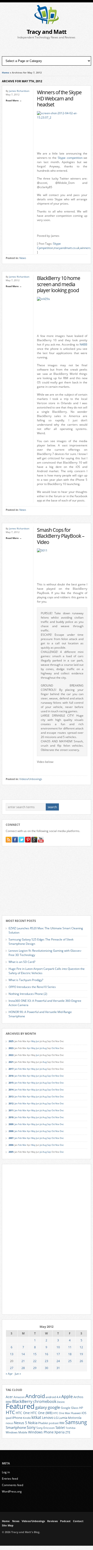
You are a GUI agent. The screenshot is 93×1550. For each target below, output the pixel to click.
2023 (11, 1048)
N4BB (83, 344)
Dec (62, 1075)
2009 (11, 1124)
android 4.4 (53, 1397)
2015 (11, 1082)
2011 (11, 1110)
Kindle (27, 1418)
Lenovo (47, 1417)
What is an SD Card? (22, 962)
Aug (45, 1048)
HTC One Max (61, 1413)
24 (58, 1361)
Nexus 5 (20, 1422)
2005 (11, 1151)
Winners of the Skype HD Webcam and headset (59, 98)
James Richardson (19, 91)
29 (34, 1368)
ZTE (67, 1432)
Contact (78, 1521)
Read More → (14, 100)
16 (46, 1354)
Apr (29, 1048)
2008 (11, 1131)
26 (81, 1361)
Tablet (60, 1428)
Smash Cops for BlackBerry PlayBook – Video (60, 535)
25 (70, 1361)
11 (70, 1347)
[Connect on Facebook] (15, 839)
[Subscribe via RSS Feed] (8, 839)
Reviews (52, 1521)
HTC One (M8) (41, 1413)
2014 (11, 1089)
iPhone (17, 1418)
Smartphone (16, 1427)
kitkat (36, 1417)
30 (46, 1368)
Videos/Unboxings (30, 779)
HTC (10, 1412)
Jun (37, 1041)
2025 (11, 1041)
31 (58, 1368)
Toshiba (70, 1428)
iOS (84, 1413)
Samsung (76, 1422)
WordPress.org (12, 1491)
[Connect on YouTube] (41, 839)
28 (23, 1368)
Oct (53, 1048)
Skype (62, 158)
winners (85, 248)
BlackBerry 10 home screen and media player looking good (58, 284)
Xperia (59, 1432)
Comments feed (12, 1485)
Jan (16, 1068)
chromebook (44, 1401)
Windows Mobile (16, 1432)
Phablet (43, 1423)
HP (81, 1408)
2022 (11, 1055)
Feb (20, 1068)
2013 (11, 1096)
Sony (31, 1427)
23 (46, 1361)
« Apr (9, 1374)
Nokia (32, 1422)
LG (56, 1418)
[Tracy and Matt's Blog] (46, 23)
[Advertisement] (46, 48)
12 (81, 1347)
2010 (11, 1117)
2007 (11, 1138)
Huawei (76, 1413)
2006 (11, 1145)
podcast (54, 1423)
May (33, 1041)
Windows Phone (41, 1432)
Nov (57, 1048)
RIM (61, 1423)
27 (11, 1368)
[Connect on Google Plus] (34, 839)
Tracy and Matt (46, 32)
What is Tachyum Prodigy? (26, 980)
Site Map (7, 1525)
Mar (24, 1068)
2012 (11, 1103)
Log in (6, 1472)
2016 (11, 1075)
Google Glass (69, 1408)
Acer (9, 1397)
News (22, 258)
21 (23, 1361)
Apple (67, 1396)
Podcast (65, 1521)
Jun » (18, 1374)
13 (11, 1354)
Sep (49, 1075)
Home (5, 72)
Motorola (74, 1418)
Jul (41, 1048)
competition (75, 158)
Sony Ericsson (45, 1428)
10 (58, 1347)
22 (34, 1361)
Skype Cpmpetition (49, 246)
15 (34, 1354)
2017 (11, 1068)
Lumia (62, 1418)
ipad (8, 1418)
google (54, 1407)
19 (81, 1354)
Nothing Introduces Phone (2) (28, 994)
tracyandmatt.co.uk (66, 248)
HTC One (23, 1412)
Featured (20, 1406)
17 (58, 1354)
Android (35, 1396)
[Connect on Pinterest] (28, 839)
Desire (61, 1402)
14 (23, 1354)
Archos (78, 1397)
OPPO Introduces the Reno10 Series (32, 987)
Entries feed (10, 1479)
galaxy (41, 1407)
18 (70, 1354)
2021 (11, 1062)
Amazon (19, 1397)
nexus (9, 1423)
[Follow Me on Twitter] (21, 839)
